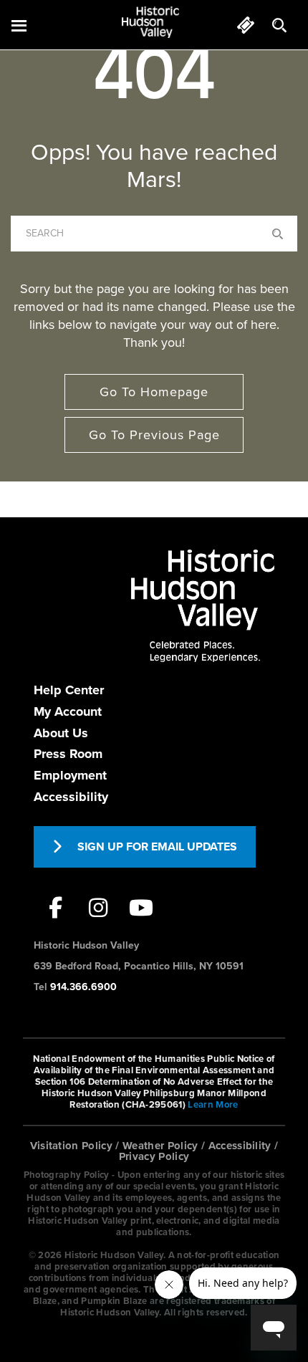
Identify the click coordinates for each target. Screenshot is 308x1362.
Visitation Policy (71, 1145)
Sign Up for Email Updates (157, 847)
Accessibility (71, 797)
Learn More (213, 1105)
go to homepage (154, 392)
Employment (70, 775)
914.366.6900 (83, 987)
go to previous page (154, 435)
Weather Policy (160, 1145)
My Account (68, 711)
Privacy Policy (154, 1156)
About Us (61, 733)
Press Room (68, 754)
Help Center (69, 690)
